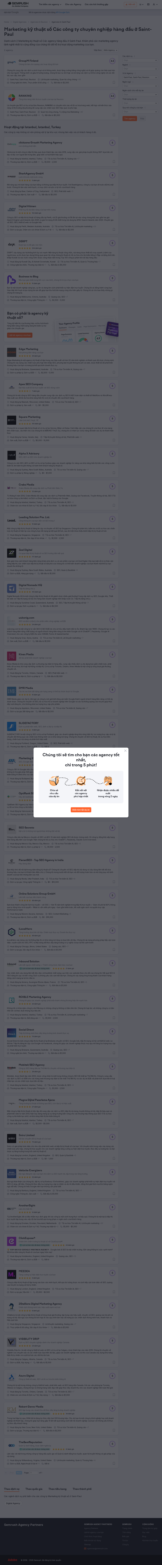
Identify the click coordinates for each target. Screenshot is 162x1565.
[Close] (125, 751)
